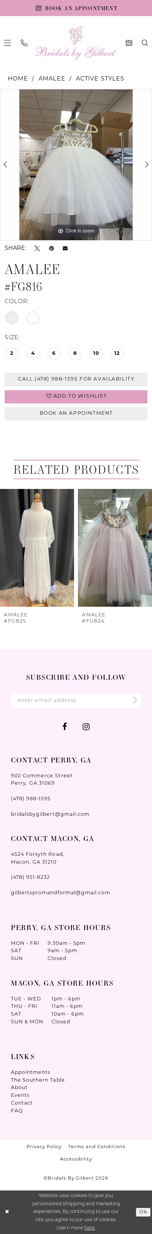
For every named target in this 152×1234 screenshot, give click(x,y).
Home (18, 79)
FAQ (17, 1111)
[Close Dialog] (7, 1212)
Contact (22, 1103)
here (89, 1228)
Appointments (30, 1072)
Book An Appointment (76, 413)
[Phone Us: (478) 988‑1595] (24, 43)
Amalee (52, 79)
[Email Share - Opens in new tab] (65, 249)
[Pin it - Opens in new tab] (51, 248)
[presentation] (37, 548)
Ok (143, 1212)
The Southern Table (38, 1080)
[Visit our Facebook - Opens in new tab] (64, 727)
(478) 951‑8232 (30, 877)
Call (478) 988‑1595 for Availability (76, 379)
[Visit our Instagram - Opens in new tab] (86, 727)
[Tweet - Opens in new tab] (37, 248)
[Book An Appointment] (129, 43)
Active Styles (100, 79)
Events (20, 1095)
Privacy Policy (44, 1147)
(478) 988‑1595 (31, 799)
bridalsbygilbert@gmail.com (50, 814)
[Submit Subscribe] (132, 701)
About (19, 1088)
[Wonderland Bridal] (76, 43)
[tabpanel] (76, 164)
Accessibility (76, 1159)
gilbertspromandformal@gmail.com (60, 893)
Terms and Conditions (96, 1147)
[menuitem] (24, 43)
